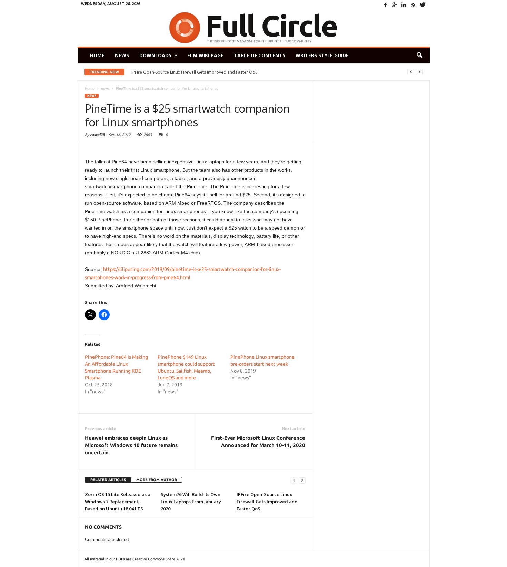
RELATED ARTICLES (108, 480)
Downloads (155, 55)
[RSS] (413, 5)
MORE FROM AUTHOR (156, 480)
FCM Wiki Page (205, 55)
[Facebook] (385, 5)
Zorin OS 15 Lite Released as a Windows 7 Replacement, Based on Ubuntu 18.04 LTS (117, 501)
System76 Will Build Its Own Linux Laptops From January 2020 (191, 501)
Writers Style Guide (322, 55)
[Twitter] (423, 5)
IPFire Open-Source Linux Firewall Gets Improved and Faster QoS (194, 72)
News (122, 55)
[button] (419, 55)
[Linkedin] (404, 5)
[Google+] (395, 5)
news (91, 96)
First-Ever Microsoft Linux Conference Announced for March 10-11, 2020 (258, 441)
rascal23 (97, 135)
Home (97, 55)
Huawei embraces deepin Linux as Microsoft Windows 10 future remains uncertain (131, 445)
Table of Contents (259, 55)
